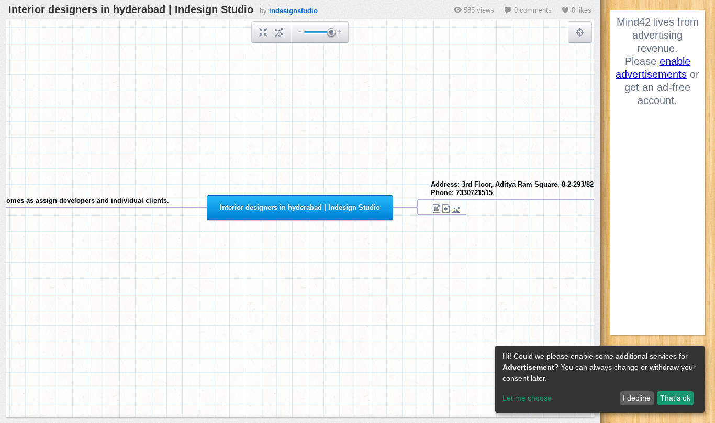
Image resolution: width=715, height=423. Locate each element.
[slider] (331, 33)
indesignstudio (293, 11)
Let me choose (527, 398)
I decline (637, 398)
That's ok (675, 398)
